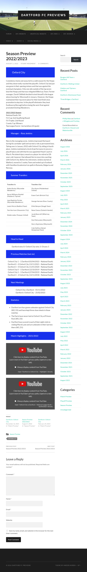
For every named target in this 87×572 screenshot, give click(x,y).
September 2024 (66, 235)
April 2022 (64, 345)
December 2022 (66, 314)
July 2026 (63, 151)
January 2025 (65, 217)
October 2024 (65, 230)
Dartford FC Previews (43, 15)
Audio (19, 41)
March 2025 (64, 208)
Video (8, 41)
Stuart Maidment (28, 63)
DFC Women (68, 34)
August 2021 (65, 380)
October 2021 (65, 371)
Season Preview (15, 434)
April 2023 (64, 296)
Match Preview (65, 396)
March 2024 (64, 252)
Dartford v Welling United (69, 84)
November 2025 (66, 178)
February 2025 (65, 213)
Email (8, 509)
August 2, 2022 (12, 63)
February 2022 (65, 354)
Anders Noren (70, 565)
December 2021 (66, 363)
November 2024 (66, 226)
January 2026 (65, 169)
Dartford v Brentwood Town (70, 95)
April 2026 (64, 155)
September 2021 (66, 376)
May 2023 (64, 292)
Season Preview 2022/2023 (16, 448)
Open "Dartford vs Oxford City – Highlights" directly (35, 372)
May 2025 (64, 200)
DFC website (21, 34)
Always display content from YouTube (31, 367)
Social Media (33, 41)
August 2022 (65, 332)
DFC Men (54, 34)
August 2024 (65, 239)
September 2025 (66, 186)
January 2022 (65, 358)
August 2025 (65, 191)
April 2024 (64, 248)
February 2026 (65, 164)
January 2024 (65, 261)
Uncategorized (65, 410)
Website (9, 520)
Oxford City (12, 438)
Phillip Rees (66, 118)
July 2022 (63, 336)
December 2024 (66, 222)
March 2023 (64, 301)
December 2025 (66, 173)
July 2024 (63, 244)
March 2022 (64, 349)
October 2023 (65, 274)
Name (8, 499)
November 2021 (66, 367)
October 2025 (65, 182)
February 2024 (65, 257)
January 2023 (65, 310)
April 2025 (64, 204)
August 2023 (65, 283)
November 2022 (66, 319)
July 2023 (63, 288)
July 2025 (63, 195)
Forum (8, 34)
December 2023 (66, 266)
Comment (10, 474)
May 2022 (64, 341)
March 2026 (64, 160)
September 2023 (66, 279)
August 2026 (65, 147)
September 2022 (66, 327)
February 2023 (65, 305)
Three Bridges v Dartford (69, 99)
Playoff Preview (66, 401)
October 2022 (65, 323)
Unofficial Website (38, 34)
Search (62, 55)
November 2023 (66, 270)
